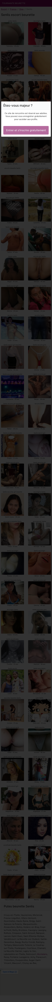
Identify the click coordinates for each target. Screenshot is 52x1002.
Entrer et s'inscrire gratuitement (26, 130)
